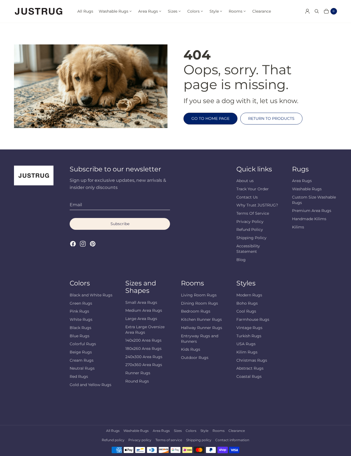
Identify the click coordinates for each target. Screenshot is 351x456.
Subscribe (120, 223)
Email (76, 204)
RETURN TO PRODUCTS (271, 118)
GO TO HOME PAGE (210, 118)
